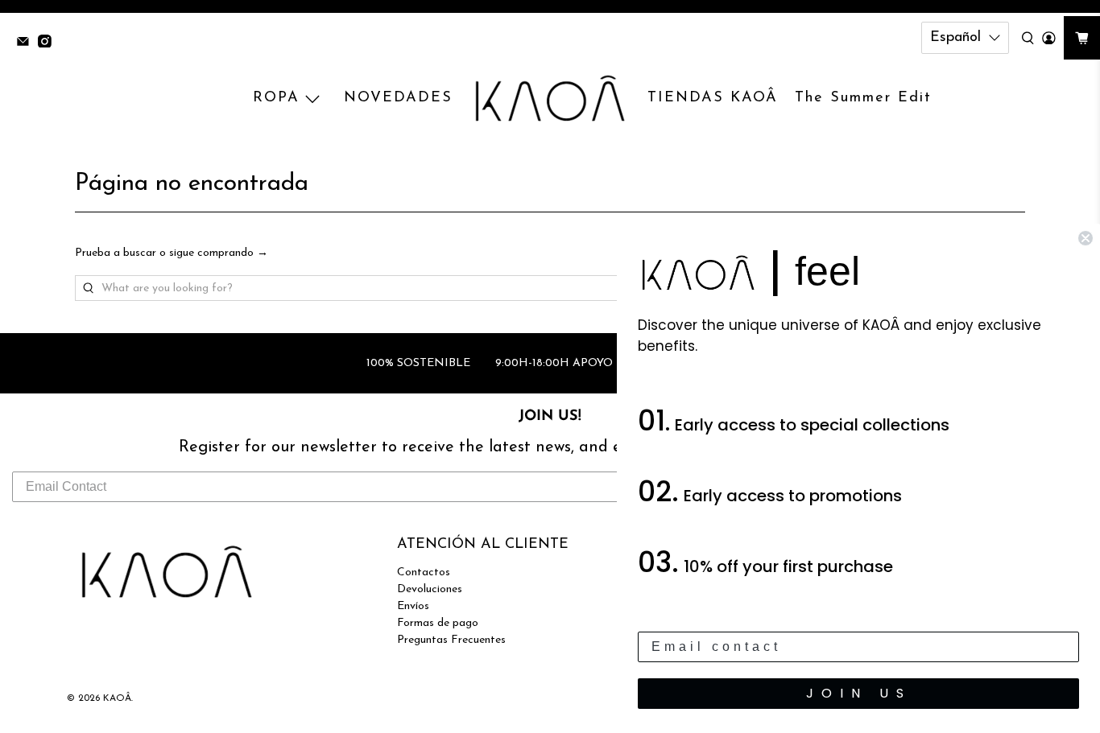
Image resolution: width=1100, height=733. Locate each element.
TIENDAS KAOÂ (712, 98)
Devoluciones (429, 589)
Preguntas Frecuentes (451, 640)
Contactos (423, 572)
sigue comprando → (218, 253)
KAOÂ (117, 698)
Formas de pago (437, 623)
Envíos (413, 606)
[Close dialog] (1085, 238)
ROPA (276, 98)
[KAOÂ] (550, 99)
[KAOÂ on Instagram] (49, 43)
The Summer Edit (863, 98)
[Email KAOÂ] (27, 43)
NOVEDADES (398, 98)
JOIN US (859, 693)
